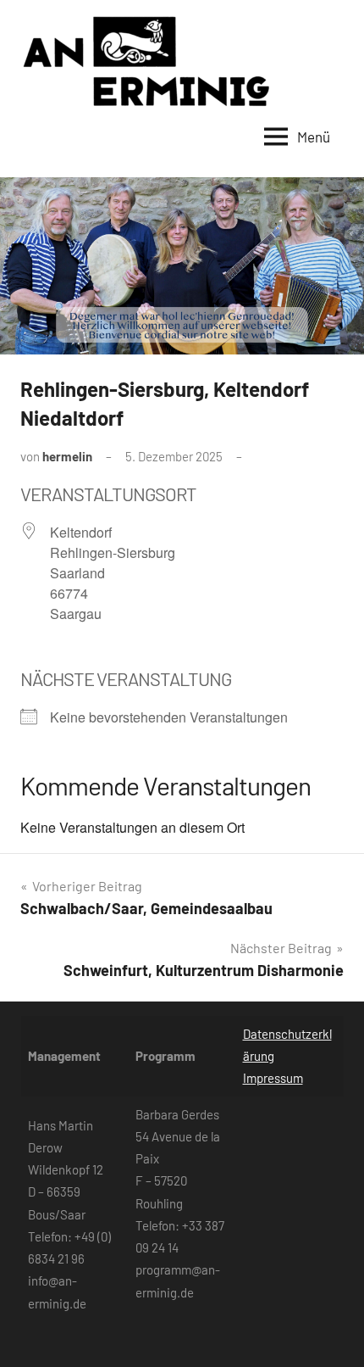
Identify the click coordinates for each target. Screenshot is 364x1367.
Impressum (273, 1077)
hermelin (67, 456)
